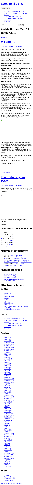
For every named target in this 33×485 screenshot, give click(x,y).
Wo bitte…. (8, 41)
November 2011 (9, 415)
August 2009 (8, 460)
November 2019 (9, 344)
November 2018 (9, 349)
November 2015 (9, 357)
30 (11, 244)
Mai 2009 (7, 464)
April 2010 (7, 446)
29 (9, 244)
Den (5, 260)
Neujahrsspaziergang (18, 263)
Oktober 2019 (8, 346)
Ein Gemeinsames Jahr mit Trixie (14, 279)
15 (9, 240)
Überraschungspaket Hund (12, 309)
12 (3, 240)
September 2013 (9, 382)
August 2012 (8, 402)
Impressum (7, 20)
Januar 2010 (7, 451)
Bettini (12, 46)
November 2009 (9, 455)
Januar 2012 (7, 412)
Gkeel (6, 258)
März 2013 (7, 390)
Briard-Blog (7, 293)
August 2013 (8, 384)
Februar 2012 (8, 410)
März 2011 (7, 428)
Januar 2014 (7, 377)
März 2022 (7, 339)
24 (12, 242)
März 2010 (7, 448)
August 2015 (8, 359)
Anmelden (7, 475)
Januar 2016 (7, 355)
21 (7, 242)
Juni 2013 (7, 387)
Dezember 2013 (9, 379)
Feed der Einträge (9, 477)
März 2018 (7, 354)
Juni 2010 (7, 443)
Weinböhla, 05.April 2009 (15, 18)
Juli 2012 (7, 403)
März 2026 (7, 337)
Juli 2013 (7, 385)
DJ (5, 295)
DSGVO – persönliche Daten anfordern (15, 13)
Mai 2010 (7, 445)
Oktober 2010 (8, 436)
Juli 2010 (7, 441)
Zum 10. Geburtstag (16, 255)
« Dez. (3, 246)
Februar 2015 (8, 367)
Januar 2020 (7, 341)
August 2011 (8, 420)
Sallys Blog (7, 308)
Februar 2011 (8, 430)
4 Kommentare (19, 185)
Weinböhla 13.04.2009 (14, 16)
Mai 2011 (7, 425)
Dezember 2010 (9, 433)
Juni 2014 (7, 372)
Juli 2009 (7, 461)
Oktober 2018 (8, 351)
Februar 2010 (8, 450)
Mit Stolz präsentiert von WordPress (11, 483)
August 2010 (8, 440)
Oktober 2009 (8, 456)
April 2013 (7, 388)
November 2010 (9, 435)
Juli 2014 (7, 370)
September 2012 (9, 400)
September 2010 (9, 438)
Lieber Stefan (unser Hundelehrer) (19, 260)
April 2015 (7, 364)
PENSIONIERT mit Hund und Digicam (16, 306)
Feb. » (7, 246)
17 (12, 240)
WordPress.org (8, 480)
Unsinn (3, 173)
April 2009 (7, 466)
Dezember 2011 (9, 413)
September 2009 (9, 458)
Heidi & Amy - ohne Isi (11, 262)
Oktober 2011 (8, 417)
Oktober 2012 (8, 398)
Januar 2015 (7, 369)
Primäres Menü (5, 8)
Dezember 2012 (9, 395)
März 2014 (7, 374)
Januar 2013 (7, 393)
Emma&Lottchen (9, 296)
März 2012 (7, 408)
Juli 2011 (7, 422)
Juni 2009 (7, 463)
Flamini (6, 298)
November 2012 (9, 397)
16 (11, 240)
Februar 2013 (8, 392)
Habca (6, 299)
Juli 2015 (7, 360)
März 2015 (7, 365)
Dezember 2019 (9, 342)
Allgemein (4, 37)
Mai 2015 (7, 362)
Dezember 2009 (9, 453)
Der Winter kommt (9, 280)
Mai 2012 (7, 407)
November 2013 (9, 380)
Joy (5, 301)
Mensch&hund (8, 303)
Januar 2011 (7, 431)
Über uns (7, 21)
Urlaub (8, 173)
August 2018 (8, 352)
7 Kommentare (19, 46)
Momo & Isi (7, 304)
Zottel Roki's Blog (12, 3)
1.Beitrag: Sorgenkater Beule (18, 258)
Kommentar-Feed (9, 478)
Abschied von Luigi (10, 274)
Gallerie (6, 15)
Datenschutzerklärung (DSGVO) (14, 11)
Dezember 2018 (9, 347)
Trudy (6, 265)
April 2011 (7, 426)
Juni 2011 (7, 423)
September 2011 (9, 418)
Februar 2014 (8, 375)
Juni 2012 (7, 405)
